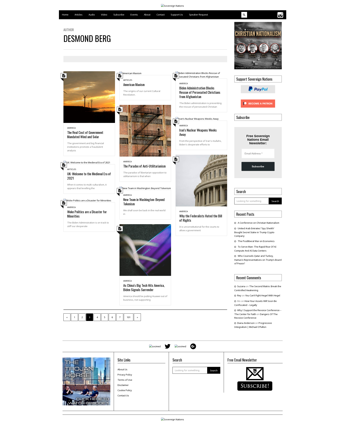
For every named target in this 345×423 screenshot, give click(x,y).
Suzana (241, 286)
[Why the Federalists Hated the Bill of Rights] (201, 180)
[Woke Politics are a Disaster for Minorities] (87, 200)
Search (275, 201)
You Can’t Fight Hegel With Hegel (262, 295)
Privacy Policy (125, 374)
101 (128, 317)
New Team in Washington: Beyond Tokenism (144, 201)
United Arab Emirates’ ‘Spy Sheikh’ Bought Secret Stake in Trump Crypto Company (254, 232)
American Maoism (134, 84)
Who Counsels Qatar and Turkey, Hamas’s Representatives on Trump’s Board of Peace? (258, 259)
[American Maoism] (130, 73)
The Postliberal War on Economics (256, 241)
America (71, 127)
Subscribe (258, 166)
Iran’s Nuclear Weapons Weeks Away (198, 132)
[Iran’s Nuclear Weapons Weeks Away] (197, 118)
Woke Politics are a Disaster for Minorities (87, 213)
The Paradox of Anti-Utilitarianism (144, 165)
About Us (122, 369)
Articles (127, 80)
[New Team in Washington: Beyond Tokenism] (145, 188)
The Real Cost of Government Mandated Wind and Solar (85, 134)
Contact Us (123, 395)
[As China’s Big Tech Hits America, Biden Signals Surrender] (145, 249)
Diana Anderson (246, 323)
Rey (239, 295)
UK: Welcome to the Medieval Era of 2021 (89, 175)
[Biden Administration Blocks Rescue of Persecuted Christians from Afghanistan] (201, 74)
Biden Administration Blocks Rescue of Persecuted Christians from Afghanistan (199, 92)
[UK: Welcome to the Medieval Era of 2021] (86, 162)
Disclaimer (123, 385)
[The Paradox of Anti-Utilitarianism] (145, 130)
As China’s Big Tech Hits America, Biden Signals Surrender (144, 287)
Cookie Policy (125, 390)
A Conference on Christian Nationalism (258, 222)
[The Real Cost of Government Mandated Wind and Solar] (89, 96)
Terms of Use (125, 379)
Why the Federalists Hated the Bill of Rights (200, 218)
